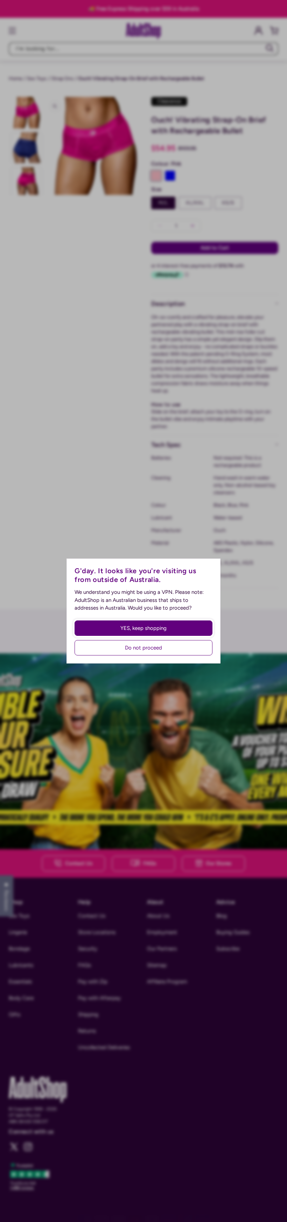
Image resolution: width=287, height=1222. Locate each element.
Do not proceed (143, 648)
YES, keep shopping (143, 628)
